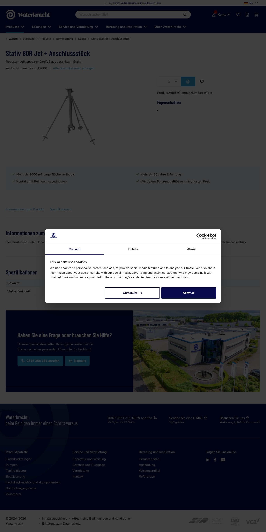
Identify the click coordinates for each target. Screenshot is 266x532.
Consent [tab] (74, 249)
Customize (130, 292)
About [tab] (191, 249)
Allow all (189, 292)
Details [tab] (133, 249)
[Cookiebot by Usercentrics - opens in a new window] (199, 236)
